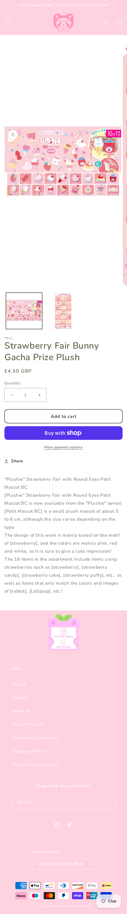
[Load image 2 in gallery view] (63, 311)
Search (19, 684)
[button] (7, 22)
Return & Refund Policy (36, 764)
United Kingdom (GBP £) (60, 864)
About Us (21, 711)
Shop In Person (27, 724)
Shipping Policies (29, 751)
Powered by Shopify (79, 906)
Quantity (12, 383)
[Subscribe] (108, 802)
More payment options (63, 447)
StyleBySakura (55, 906)
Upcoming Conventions (35, 738)
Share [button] (17, 461)
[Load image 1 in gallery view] (24, 311)
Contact (20, 697)
